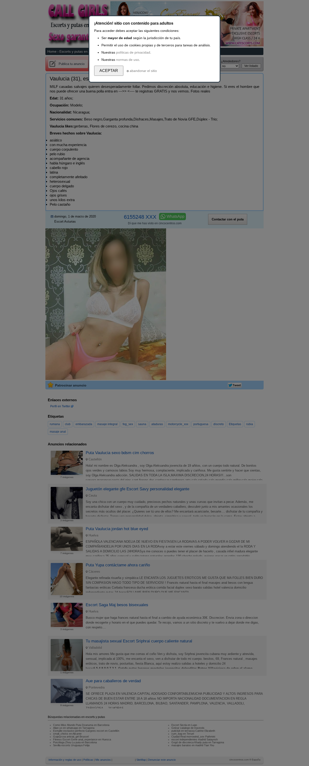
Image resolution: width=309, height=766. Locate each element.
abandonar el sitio (143, 71)
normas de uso (127, 60)
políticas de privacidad (133, 52)
